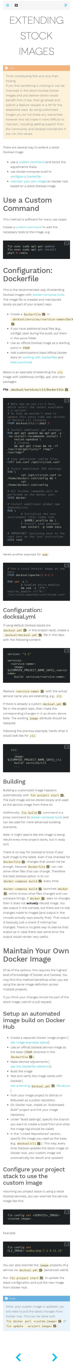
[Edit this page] (66, 5)
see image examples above (29, 1042)
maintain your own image (28, 181)
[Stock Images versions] (18, 1356)
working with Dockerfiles (40, 357)
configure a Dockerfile (25, 176)
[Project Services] (54, 1356)
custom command (32, 162)
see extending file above (40, 1086)
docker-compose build (48, 294)
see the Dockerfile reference (30, 1066)
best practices (20, 362)
